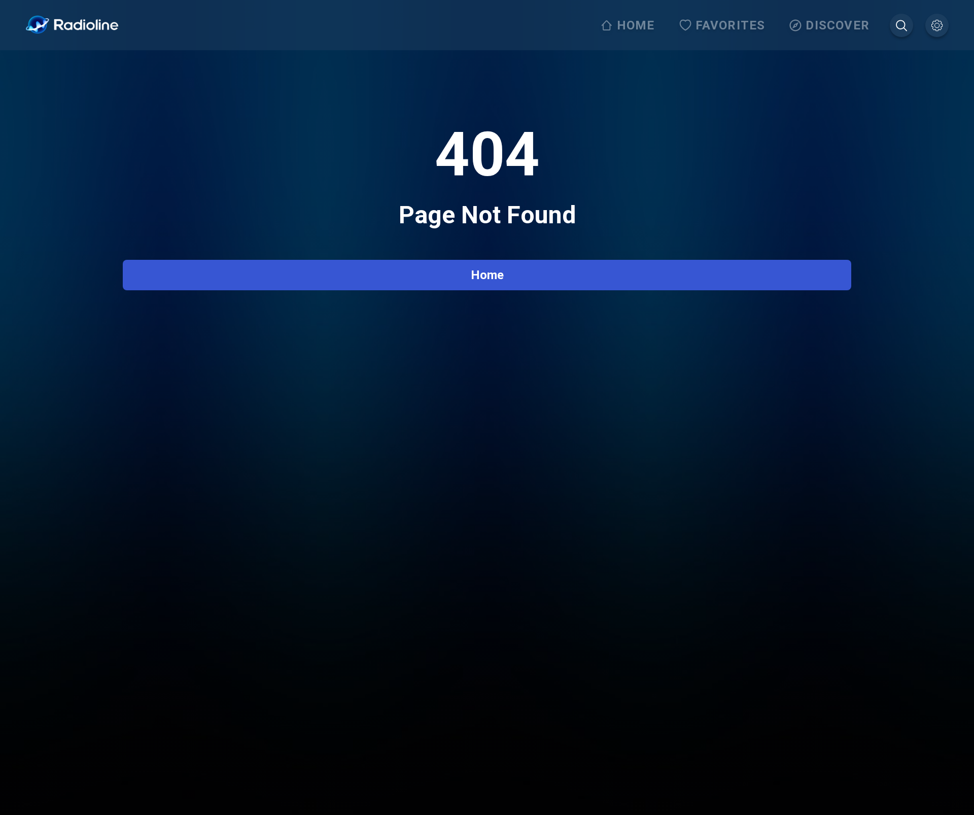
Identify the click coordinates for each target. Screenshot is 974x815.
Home (487, 275)
